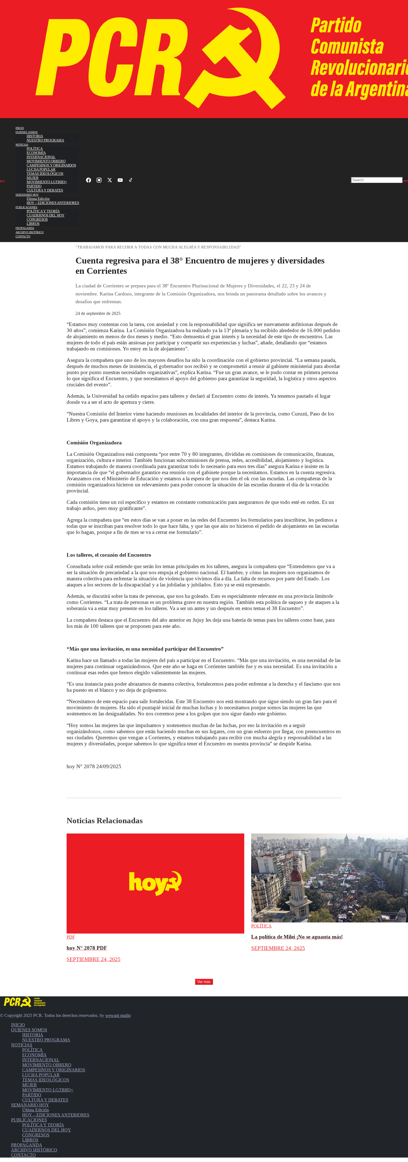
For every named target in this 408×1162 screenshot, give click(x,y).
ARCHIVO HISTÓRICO (30, 232)
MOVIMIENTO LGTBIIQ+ (47, 182)
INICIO (20, 128)
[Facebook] (88, 180)
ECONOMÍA (36, 153)
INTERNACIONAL (41, 157)
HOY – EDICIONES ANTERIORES (53, 203)
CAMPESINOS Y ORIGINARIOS (51, 165)
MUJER (33, 178)
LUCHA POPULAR (41, 169)
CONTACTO (23, 236)
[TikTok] (131, 180)
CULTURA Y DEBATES (45, 190)
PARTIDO (34, 186)
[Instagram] (99, 180)
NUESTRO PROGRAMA (45, 140)
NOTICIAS (22, 144)
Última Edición (38, 199)
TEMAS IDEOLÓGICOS (45, 174)
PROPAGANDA (25, 228)
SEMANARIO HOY (27, 194)
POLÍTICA (35, 149)
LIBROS (33, 224)
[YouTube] (120, 180)
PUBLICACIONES (26, 207)
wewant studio (118, 1015)
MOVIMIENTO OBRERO (46, 161)
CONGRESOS (37, 220)
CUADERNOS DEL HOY (45, 215)
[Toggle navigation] (2, 181)
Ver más (204, 982)
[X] (110, 180)
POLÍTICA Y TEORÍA (43, 211)
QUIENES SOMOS (27, 132)
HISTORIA (35, 136)
